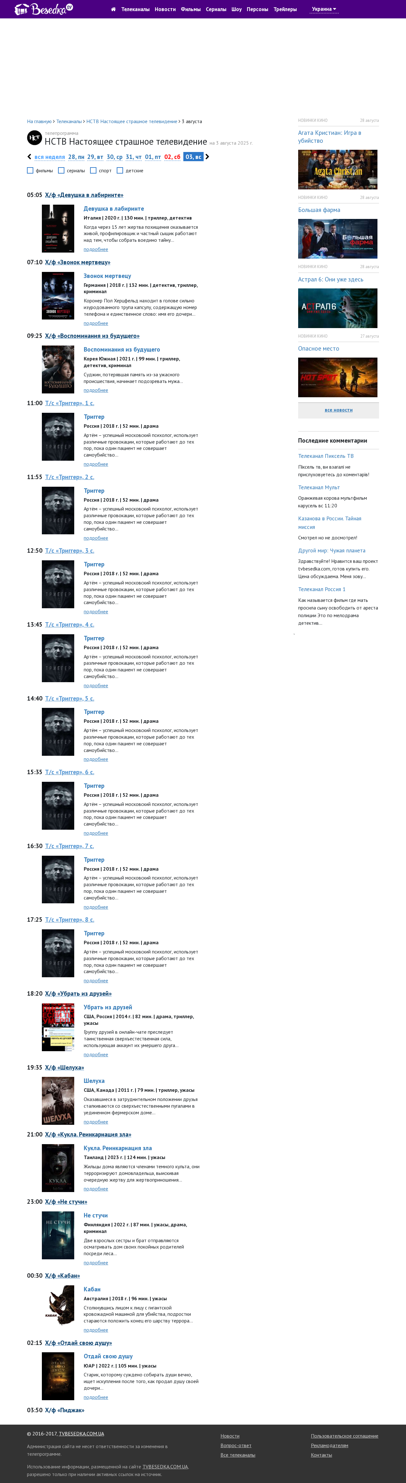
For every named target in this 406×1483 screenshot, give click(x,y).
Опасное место (318, 348)
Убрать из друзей (108, 1007)
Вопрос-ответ (236, 1445)
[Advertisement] (203, 67)
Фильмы (191, 9)
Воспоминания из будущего (122, 349)
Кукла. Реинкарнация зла (118, 1148)
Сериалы (216, 9)
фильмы (44, 170)
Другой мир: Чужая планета (331, 550)
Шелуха (94, 1080)
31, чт (134, 157)
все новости (339, 409)
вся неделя (50, 157)
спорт (105, 170)
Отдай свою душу (108, 1356)
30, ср (114, 157)
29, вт (95, 157)
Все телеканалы (237, 1455)
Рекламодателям (329, 1445)
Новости (165, 9)
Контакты (321, 1455)
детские (134, 170)
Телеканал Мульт (319, 487)
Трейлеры (285, 9)
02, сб (172, 157)
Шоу (237, 9)
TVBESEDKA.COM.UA (81, 1433)
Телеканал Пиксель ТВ (326, 455)
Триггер (94, 416)
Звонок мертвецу (107, 276)
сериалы (76, 170)
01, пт (153, 157)
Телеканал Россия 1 (322, 589)
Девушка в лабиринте (114, 208)
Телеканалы (135, 9)
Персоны (257, 9)
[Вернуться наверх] (395, 1464)
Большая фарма (319, 210)
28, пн (76, 157)
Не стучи (96, 1215)
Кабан (92, 1289)
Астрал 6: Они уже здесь (330, 279)
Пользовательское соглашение (344, 1436)
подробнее (96, 249)
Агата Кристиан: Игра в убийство (329, 136)
